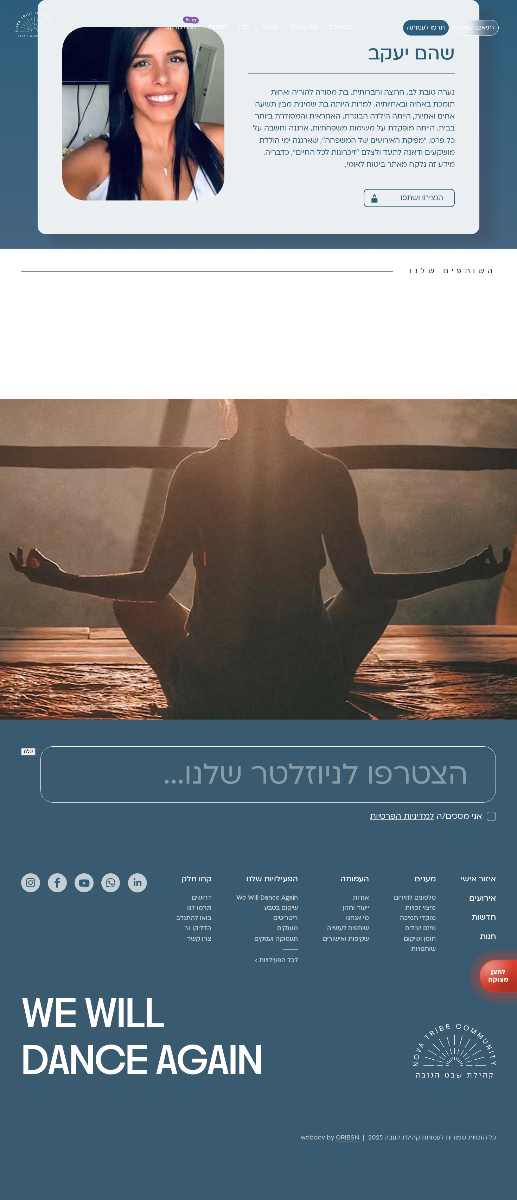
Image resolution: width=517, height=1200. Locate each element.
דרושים (201, 898)
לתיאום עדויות (476, 28)
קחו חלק (196, 879)
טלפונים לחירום (415, 898)
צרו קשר (199, 939)
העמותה (341, 27)
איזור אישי (478, 879)
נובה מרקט (180, 27)
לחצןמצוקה (498, 976)
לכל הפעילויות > (276, 960)
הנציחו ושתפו (422, 198)
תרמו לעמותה (426, 28)
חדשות (217, 27)
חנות (488, 936)
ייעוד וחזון (356, 908)
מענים (269, 27)
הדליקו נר (197, 928)
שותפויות (423, 949)
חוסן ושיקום (420, 939)
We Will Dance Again (267, 898)
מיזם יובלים (420, 928)
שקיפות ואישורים (346, 939)
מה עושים (304, 27)
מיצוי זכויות (420, 908)
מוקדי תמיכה (418, 918)
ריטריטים (285, 918)
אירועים (482, 898)
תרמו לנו (199, 908)
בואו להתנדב (193, 918)
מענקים (287, 928)
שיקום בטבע (281, 908)
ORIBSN (347, 1138)
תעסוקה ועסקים (276, 939)
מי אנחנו (357, 918)
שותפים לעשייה (348, 928)
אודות (361, 898)
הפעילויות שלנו (272, 879)
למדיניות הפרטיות (402, 816)
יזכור (242, 27)
